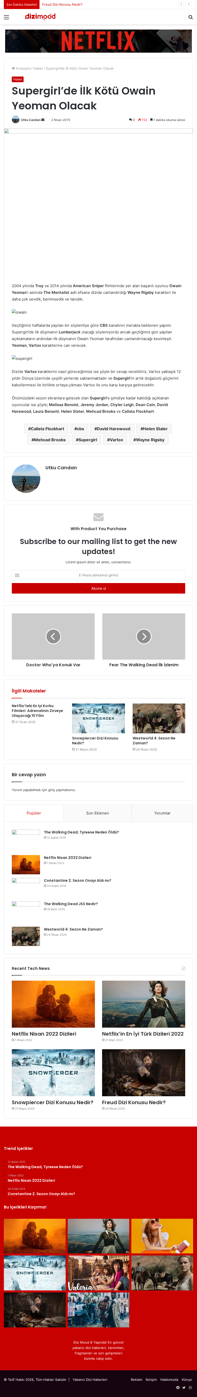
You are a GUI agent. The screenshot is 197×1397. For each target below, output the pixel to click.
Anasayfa (23, 68)
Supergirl (87, 439)
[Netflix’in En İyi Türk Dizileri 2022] (143, 1004)
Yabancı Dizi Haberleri (90, 1379)
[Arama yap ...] (190, 19)
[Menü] (6, 19)
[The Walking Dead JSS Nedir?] (26, 912)
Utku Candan (31, 120)
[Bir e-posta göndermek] (42, 120)
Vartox (116, 439)
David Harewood (113, 428)
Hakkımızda (169, 1379)
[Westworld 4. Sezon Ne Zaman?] (159, 718)
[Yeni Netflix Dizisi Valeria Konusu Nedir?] (99, 1272)
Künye (187, 1379)
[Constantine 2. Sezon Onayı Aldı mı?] (26, 887)
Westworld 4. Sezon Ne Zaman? (67, 4)
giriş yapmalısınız (61, 790)
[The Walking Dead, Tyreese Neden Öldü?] (26, 840)
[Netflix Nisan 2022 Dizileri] (26, 864)
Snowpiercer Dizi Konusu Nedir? (95, 741)
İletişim (151, 1379)
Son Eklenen (97, 813)
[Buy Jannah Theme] (98, 41)
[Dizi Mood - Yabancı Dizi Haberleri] (40, 17)
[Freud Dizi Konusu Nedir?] (143, 1072)
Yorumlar (162, 813)
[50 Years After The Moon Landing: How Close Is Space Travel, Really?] (162, 1236)
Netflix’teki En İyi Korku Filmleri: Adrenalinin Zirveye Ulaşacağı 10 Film (37, 710)
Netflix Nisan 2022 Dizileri (67, 857)
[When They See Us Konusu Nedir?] (99, 1309)
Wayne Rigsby (150, 439)
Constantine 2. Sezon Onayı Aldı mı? (77, 880)
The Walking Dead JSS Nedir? (71, 903)
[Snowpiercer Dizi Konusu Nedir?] (98, 718)
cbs (80, 428)
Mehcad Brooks (50, 439)
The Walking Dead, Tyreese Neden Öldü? (81, 832)
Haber (38, 68)
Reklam (136, 1379)
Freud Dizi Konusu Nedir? (134, 1102)
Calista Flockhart (47, 428)
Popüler (34, 813)
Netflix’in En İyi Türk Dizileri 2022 (143, 1033)
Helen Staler (155, 428)
